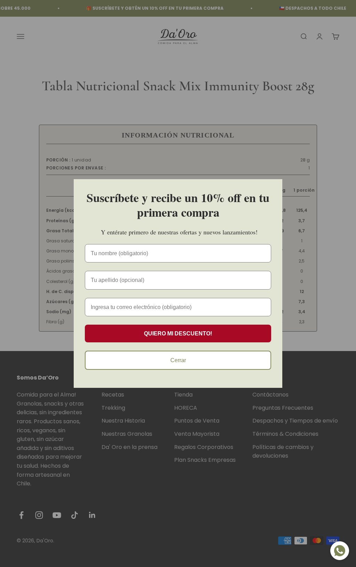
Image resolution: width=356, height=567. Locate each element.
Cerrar (178, 360)
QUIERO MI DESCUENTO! (178, 333)
